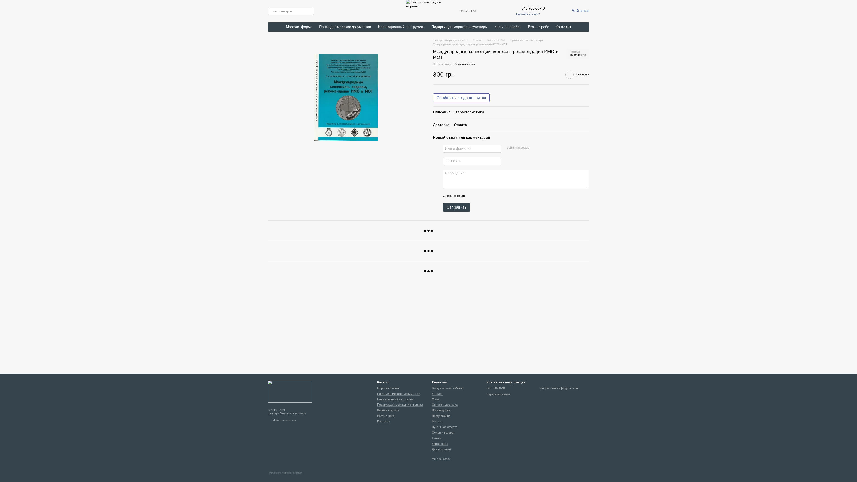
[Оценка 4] (493, 196)
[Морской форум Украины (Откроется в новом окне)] (509, 11)
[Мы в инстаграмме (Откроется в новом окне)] (487, 11)
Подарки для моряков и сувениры (459, 27)
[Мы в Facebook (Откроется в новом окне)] (482, 11)
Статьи (436, 438)
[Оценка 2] (479, 196)
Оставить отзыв (465, 64)
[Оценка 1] (472, 196)
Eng (473, 11)
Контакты (563, 27)
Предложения (441, 416)
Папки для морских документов (345, 27)
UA (462, 11)
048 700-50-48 (533, 8)
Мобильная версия (284, 420)
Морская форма (299, 27)
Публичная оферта (444, 427)
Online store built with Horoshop (285, 473)
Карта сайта (440, 443)
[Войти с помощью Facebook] (534, 148)
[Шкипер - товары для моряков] (290, 391)
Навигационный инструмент (401, 27)
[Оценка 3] (486, 196)
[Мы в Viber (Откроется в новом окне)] (498, 11)
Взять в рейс (538, 27)
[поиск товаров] (310, 11)
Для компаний (441, 449)
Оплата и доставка (445, 404)
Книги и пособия (507, 27)
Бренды (437, 421)
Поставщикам (441, 410)
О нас (436, 399)
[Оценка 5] (500, 196)
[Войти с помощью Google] (541, 148)
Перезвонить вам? (528, 14)
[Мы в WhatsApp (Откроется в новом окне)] (503, 11)
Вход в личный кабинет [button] (448, 388)
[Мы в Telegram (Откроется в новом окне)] (493, 11)
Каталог (437, 393)
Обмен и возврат (443, 432)
